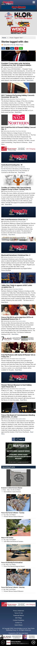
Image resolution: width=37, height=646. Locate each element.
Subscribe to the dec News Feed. (13, 45)
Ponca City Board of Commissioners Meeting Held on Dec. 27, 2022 (18, 416)
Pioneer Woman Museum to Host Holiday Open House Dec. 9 (16, 386)
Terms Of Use (18, 613)
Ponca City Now (21, 166)
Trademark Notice (18, 615)
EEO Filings (18, 618)
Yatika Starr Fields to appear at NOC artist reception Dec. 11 (16, 286)
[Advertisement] (18, 7)
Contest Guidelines (18, 620)
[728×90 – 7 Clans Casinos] (18, 637)
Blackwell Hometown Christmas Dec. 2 (15, 255)
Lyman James (22, 321)
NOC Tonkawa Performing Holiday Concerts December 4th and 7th (17, 96)
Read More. (30, 80)
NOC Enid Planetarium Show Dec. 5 (14, 219)
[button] (34, 2)
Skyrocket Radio (23, 633)
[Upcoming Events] (18, 477)
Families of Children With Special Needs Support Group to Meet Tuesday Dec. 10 (16, 188)
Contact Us (18, 622)
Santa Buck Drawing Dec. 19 (11, 165)
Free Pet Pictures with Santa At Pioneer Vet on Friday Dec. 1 (18, 356)
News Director (19, 289)
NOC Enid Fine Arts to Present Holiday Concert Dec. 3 (18, 128)
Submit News (18, 625)
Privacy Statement (18, 610)
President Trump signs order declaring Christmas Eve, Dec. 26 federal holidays (16, 64)
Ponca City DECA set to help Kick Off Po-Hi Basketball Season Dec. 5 (17, 318)
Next (21, 439)
